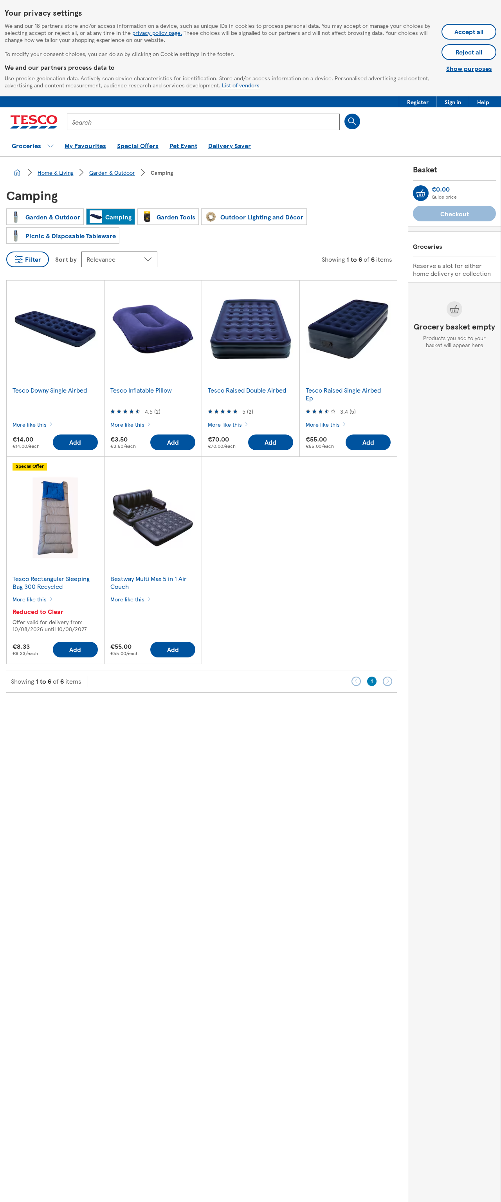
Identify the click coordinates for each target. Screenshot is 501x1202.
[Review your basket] (421, 193)
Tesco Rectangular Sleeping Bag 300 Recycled (51, 582)
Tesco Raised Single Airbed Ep (343, 394)
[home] (17, 172)
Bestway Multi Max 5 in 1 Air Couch (148, 582)
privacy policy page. (157, 32)
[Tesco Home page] (34, 122)
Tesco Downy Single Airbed (50, 390)
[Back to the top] (254, 712)
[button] (417, 101)
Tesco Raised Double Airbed (247, 390)
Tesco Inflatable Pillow (141, 390)
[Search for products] (352, 121)
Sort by (66, 259)
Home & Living (56, 172)
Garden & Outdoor (112, 172)
